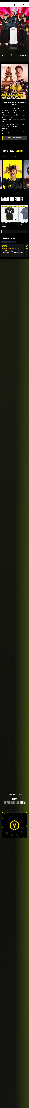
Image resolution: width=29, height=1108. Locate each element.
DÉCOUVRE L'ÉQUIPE (8, 156)
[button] (24, 4)
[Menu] (1, 4)
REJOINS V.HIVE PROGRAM (14, 808)
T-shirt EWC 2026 (23, 222)
